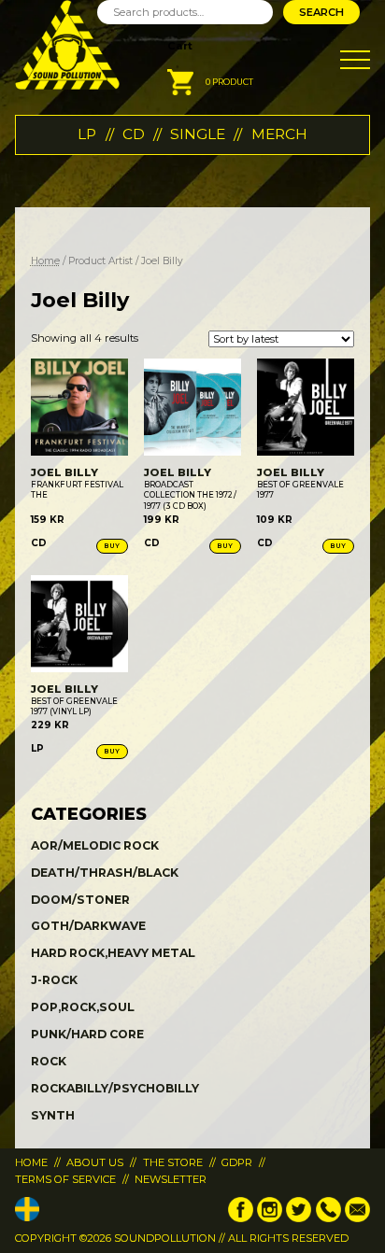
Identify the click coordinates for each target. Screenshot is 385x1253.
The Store (173, 1162)
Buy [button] (112, 546)
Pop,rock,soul (83, 1007)
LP (87, 134)
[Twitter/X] (298, 1218)
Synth (53, 1115)
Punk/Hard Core (87, 1034)
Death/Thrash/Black (104, 873)
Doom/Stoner (80, 900)
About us (94, 1162)
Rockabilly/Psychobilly (115, 1088)
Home (45, 261)
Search (321, 12)
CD (133, 134)
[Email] (357, 1218)
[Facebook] (240, 1218)
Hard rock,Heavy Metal (113, 953)
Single (197, 134)
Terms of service (65, 1179)
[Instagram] (269, 1218)
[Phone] (328, 1218)
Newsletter (171, 1179)
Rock (48, 1061)
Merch (279, 134)
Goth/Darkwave (88, 926)
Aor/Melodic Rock (95, 845)
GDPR (236, 1162)
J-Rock (54, 980)
